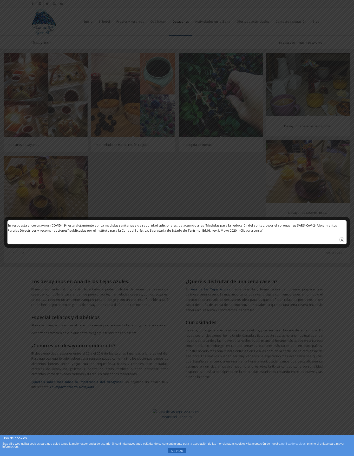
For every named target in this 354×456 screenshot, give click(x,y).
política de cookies (293, 443)
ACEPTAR (177, 450)
